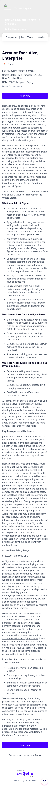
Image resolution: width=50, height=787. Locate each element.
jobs (21, 37)
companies (11, 37)
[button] (44, 781)
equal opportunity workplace (30, 576)
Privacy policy (19, 781)
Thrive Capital (23, 8)
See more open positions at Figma (25, 755)
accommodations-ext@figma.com (20, 638)
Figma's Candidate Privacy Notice (22, 733)
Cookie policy (31, 781)
